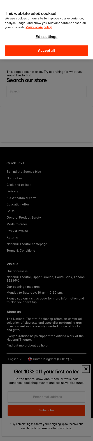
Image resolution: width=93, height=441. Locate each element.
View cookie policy (39, 27)
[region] (46, 29)
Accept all (46, 50)
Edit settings (46, 37)
